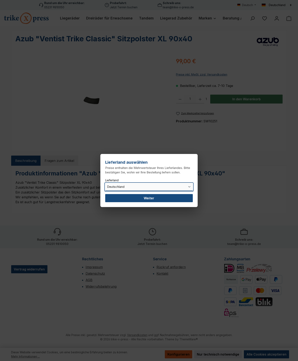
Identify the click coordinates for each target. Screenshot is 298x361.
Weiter (149, 198)
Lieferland (112, 180)
